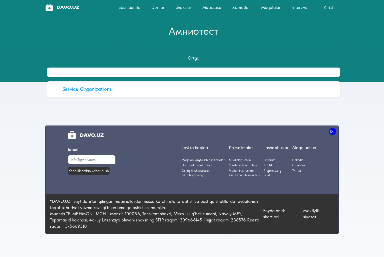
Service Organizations (87, 89)
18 (332, 131)
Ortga (193, 58)
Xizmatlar (241, 7)
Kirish (329, 7)
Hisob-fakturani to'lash (197, 165)
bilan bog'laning (192, 175)
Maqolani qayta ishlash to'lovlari (204, 160)
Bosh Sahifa (129, 7)
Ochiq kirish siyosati (195, 170)
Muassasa (211, 7)
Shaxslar (184, 7)
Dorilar (157, 7)
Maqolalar (271, 7)
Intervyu (299, 7)
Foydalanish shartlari (274, 213)
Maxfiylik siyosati (311, 213)
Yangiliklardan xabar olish (89, 171)
